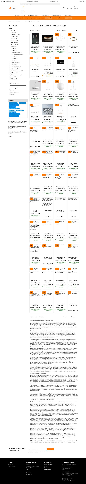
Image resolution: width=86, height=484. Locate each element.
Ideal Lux (14, 42)
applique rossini (12, 106)
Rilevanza (69, 30)
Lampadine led (45, 15)
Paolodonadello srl (16, 66)
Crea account (47, 467)
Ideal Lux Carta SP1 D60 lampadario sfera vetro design (60, 94)
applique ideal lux (22, 103)
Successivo (74, 317)
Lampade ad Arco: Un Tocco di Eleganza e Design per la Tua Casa (17, 127)
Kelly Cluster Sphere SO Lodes (60, 211)
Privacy (27, 469)
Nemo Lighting (15, 62)
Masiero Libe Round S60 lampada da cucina (48, 47)
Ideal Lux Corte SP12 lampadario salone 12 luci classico (48, 283)
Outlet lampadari (56, 15)
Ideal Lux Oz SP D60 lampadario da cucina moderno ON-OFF (73, 142)
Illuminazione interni (20, 15)
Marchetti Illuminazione (17, 54)
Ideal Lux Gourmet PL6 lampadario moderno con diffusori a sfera (47, 165)
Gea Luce (14, 40)
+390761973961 (69, 478)
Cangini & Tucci (15, 34)
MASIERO (14, 56)
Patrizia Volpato (15, 68)
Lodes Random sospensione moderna (73, 212)
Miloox (13, 60)
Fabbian (14, 38)
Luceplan (14, 50)
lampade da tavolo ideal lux (13, 108)
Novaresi (14, 64)
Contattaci (28, 472)
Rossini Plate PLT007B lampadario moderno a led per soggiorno (48, 306)
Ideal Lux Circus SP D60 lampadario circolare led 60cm (47, 188)
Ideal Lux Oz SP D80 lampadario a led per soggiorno (60, 47)
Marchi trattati (67, 15)
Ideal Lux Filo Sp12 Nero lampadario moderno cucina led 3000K (35, 283)
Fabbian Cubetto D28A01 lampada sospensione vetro (47, 259)
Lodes (13, 48)
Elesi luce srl (14, 36)
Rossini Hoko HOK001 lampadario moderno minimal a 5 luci (48, 236)
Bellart (13, 32)
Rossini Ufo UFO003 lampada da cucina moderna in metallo (48, 141)
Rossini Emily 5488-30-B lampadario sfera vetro (73, 71)
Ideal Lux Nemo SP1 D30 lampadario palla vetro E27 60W (60, 282)
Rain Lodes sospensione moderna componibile (73, 118)
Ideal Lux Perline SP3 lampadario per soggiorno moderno (35, 188)
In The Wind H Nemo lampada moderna (60, 70)
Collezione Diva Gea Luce (13, 115)
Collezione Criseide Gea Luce (14, 114)
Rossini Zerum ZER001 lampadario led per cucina (73, 94)
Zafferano (14, 79)
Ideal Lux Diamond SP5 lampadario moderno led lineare (35, 118)
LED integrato (15, 92)
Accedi (45, 466)
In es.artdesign (15, 44)
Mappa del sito (29, 474)
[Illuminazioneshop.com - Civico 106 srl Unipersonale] (13, 8)
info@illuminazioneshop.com (68, 480)
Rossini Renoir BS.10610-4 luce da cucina (35, 141)
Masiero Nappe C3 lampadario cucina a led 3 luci (35, 47)
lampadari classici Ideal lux (13, 104)
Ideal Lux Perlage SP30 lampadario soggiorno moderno (60, 188)
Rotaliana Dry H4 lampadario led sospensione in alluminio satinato (60, 236)
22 (66, 317)
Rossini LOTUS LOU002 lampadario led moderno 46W (48, 94)
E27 (12, 94)
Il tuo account (48, 462)
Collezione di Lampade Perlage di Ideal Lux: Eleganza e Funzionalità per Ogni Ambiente (17, 131)
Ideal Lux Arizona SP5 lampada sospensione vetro (35, 305)
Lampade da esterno (33, 15)
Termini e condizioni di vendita (32, 466)
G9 (12, 90)
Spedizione (10, 464)
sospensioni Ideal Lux (13, 103)
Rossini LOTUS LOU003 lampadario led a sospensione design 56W (35, 236)
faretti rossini (11, 110)
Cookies (28, 471)
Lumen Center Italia (16, 52)
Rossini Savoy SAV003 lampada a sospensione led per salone (73, 165)
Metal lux (14, 58)
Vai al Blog (10, 136)
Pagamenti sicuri (11, 466)
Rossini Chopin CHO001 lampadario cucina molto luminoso (35, 259)
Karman (14, 46)
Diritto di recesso (47, 469)
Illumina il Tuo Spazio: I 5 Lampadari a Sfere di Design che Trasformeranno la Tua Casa (17, 122)
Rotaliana (14, 72)
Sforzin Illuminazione (16, 74)
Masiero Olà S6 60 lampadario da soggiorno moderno (35, 94)
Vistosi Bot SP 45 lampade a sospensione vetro (60, 259)
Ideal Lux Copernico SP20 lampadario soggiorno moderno (73, 188)
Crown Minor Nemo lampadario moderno (73, 47)
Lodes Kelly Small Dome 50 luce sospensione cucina (48, 212)
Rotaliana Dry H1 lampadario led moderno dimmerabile (73, 236)
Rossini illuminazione (17, 70)
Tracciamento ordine (48, 464)
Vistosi (13, 76)
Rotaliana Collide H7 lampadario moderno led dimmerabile (73, 259)
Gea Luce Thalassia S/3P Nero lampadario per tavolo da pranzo (60, 306)
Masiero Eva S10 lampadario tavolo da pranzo (47, 118)
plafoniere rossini (19, 110)
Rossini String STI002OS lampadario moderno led (35, 72)
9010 (13, 30)
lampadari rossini (12, 112)
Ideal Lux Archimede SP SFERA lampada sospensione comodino (60, 142)
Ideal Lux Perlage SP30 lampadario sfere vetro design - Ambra (73, 283)
